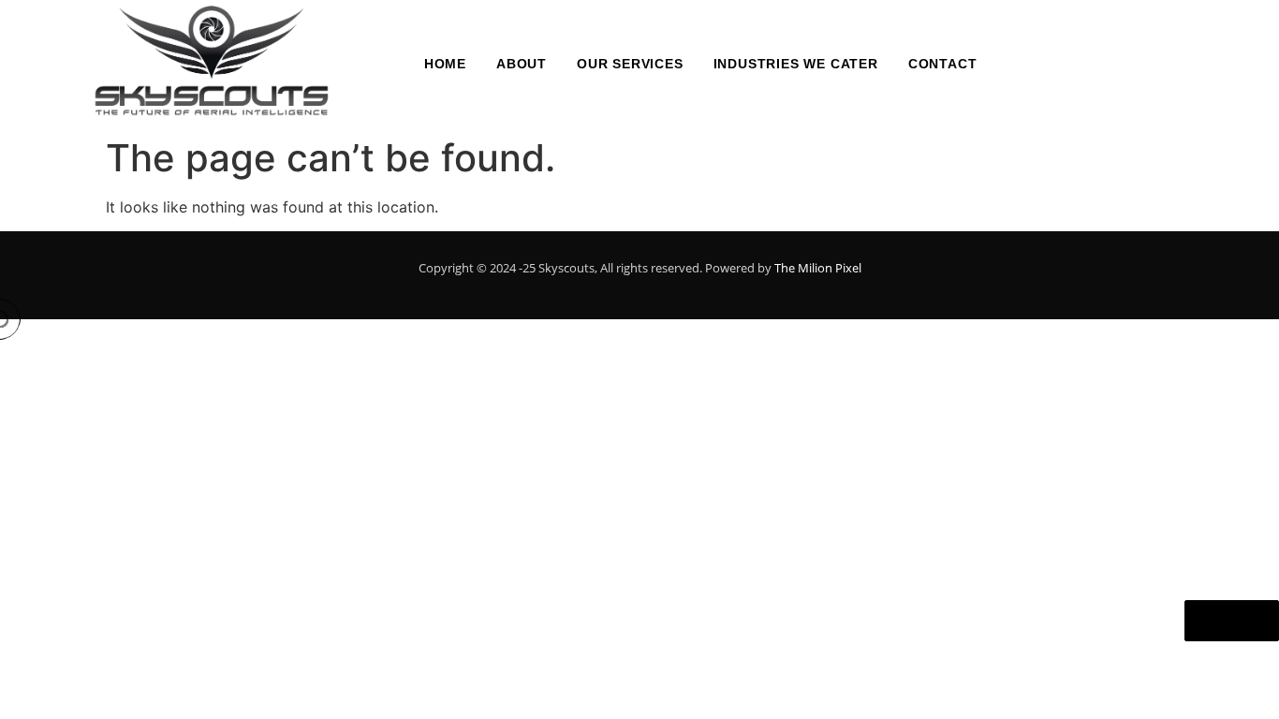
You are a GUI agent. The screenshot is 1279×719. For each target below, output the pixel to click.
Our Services (630, 63)
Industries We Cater (795, 63)
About (521, 63)
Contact (943, 63)
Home (445, 63)
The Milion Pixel (817, 267)
